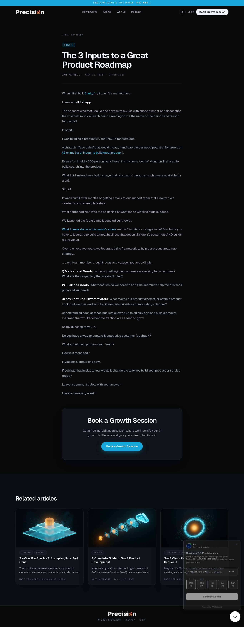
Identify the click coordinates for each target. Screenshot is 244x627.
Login (191, 11)
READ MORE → (143, 2)
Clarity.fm (90, 93)
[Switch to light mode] (182, 12)
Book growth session (212, 12)
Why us (121, 11)
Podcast (136, 11)
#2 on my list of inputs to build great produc (91, 153)
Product (68, 45)
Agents (107, 11)
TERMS (142, 620)
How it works (89, 11)
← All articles (72, 35)
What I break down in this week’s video (89, 229)
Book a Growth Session (122, 446)
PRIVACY (130, 620)
